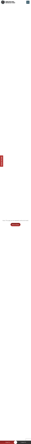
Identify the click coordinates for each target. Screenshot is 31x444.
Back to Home (15, 224)
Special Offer (1, 161)
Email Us (8, 442)
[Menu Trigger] (27, 2)
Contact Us (23, 442)
